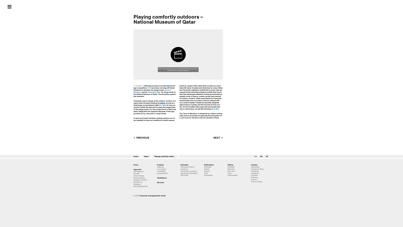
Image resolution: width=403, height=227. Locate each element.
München (231, 169)
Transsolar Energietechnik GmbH (152, 196)
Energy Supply (139, 178)
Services (160, 182)
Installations (162, 178)
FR (267, 156)
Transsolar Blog (257, 169)
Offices (230, 165)
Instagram (255, 173)
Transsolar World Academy (187, 168)
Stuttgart (231, 167)
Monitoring (137, 182)
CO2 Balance (138, 171)
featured (160, 167)
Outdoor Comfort (140, 180)
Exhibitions (208, 175)
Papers (207, 171)
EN (255, 156)
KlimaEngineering (140, 186)
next (217, 137)
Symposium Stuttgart (189, 173)
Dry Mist (162, 105)
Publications (209, 165)
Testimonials (232, 175)
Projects (160, 165)
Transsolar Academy (189, 171)
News (146, 156)
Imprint (254, 179)
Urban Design (138, 176)
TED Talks (184, 175)
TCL (149, 88)
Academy (137, 184)
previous (142, 137)
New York (231, 171)
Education (184, 165)
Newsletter (255, 167)
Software (254, 177)
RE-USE (136, 174)
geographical (162, 173)
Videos (207, 169)
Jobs (230, 173)
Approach (137, 169)
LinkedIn (254, 175)
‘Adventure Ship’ (154, 92)
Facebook (255, 171)
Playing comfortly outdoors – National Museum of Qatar (167, 156)
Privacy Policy (256, 182)
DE (261, 156)
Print (206, 173)
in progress (161, 169)
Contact (254, 165)
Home (135, 156)
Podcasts (208, 167)
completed (161, 171)
